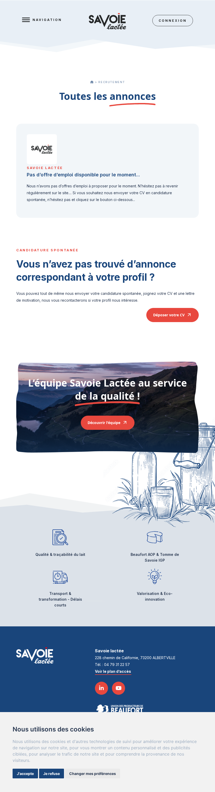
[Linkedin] (101, 688)
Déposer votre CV (169, 314)
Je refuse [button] (51, 773)
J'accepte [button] (25, 773)
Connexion (173, 21)
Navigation (47, 20)
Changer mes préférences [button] (92, 773)
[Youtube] (118, 688)
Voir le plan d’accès (113, 671)
